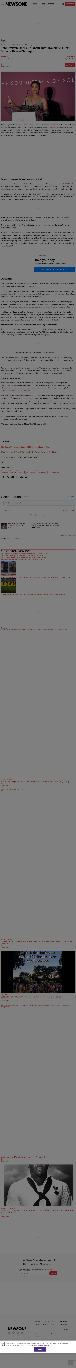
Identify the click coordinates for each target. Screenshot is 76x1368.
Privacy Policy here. (43, 1345)
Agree (40, 1349)
